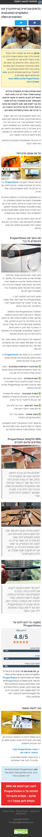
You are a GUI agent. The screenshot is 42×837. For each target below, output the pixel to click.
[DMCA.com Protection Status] (21, 831)
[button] (34, 22)
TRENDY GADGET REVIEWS (25, 1)
